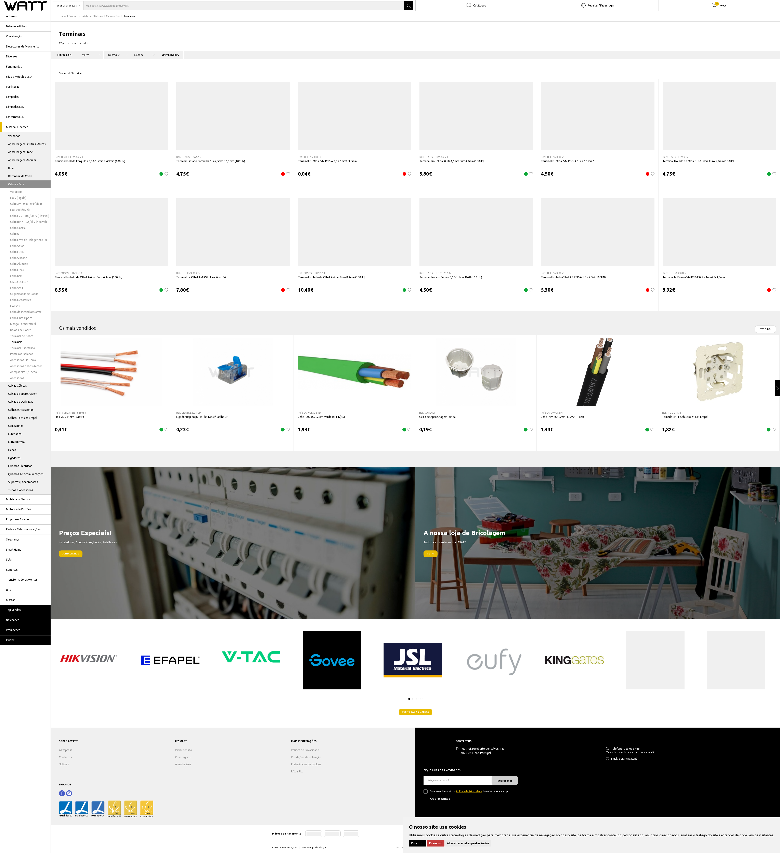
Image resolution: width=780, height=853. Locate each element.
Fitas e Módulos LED (19, 76)
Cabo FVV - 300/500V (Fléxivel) (29, 216)
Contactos (65, 757)
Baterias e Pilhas (16, 26)
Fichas (12, 450)
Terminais (16, 342)
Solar (9, 559)
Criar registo (183, 757)
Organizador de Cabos (24, 293)
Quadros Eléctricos (20, 466)
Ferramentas (14, 66)
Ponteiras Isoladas (21, 354)
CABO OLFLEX (19, 282)
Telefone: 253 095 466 (625, 748)
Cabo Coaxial (18, 228)
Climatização (14, 36)
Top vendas (13, 609)
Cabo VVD (16, 288)
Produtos (74, 16)
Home (62, 16)
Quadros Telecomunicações (25, 474)
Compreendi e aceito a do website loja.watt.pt (469, 791)
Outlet (10, 640)
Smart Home (13, 549)
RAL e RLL (297, 771)
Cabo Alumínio (19, 263)
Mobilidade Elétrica (18, 499)
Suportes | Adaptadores (23, 482)
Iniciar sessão (183, 750)
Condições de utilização (306, 757)
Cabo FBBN (17, 251)
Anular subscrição (440, 798)
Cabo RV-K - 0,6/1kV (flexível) (28, 221)
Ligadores (14, 458)
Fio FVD (15, 306)
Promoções (13, 630)
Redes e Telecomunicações (23, 529)
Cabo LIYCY (17, 270)
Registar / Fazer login (601, 5)
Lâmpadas (12, 96)
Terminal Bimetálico (22, 348)
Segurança (13, 539)
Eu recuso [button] (435, 843)
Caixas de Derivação (20, 401)
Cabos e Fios (16, 184)
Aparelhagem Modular (22, 160)
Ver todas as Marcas (415, 712)
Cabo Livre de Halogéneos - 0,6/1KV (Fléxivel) (30, 240)
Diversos (11, 56)
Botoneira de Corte (20, 176)
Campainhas (15, 425)
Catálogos (479, 5)
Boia (11, 168)
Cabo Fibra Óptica (21, 318)
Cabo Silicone (18, 258)
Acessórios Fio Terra (23, 360)
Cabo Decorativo (20, 300)
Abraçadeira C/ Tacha (23, 372)
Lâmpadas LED (15, 106)
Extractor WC (16, 441)
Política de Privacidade (305, 750)
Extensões (15, 434)
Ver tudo (765, 329)
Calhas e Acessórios (21, 409)
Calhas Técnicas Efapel (22, 417)
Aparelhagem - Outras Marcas (27, 144)
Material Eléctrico (17, 127)
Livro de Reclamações (284, 847)
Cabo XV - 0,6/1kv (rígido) (26, 203)
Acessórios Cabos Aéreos (26, 366)
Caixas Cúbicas (17, 385)
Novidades (12, 620)
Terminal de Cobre (21, 336)
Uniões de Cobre (20, 330)
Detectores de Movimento (22, 46)
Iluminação (13, 86)
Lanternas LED (15, 117)
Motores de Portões (18, 509)
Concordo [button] (417, 843)
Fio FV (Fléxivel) (20, 209)
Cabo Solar (17, 246)
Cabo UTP (16, 233)
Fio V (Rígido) (18, 198)
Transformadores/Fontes (22, 579)
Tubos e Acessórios (20, 490)
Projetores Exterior (18, 519)
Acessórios (17, 378)
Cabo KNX (16, 276)
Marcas (10, 600)
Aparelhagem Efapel (21, 152)
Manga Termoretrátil (23, 324)
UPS (8, 589)
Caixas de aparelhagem (22, 393)
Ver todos (14, 136)
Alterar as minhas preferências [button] (468, 843)
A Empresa (65, 750)
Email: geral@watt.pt (624, 758)
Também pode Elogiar (314, 847)
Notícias (64, 764)
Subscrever (504, 780)
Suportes (12, 569)
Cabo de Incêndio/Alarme (26, 312)
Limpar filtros (170, 55)
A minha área (183, 764)
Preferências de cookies (306, 764)
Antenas (11, 16)
